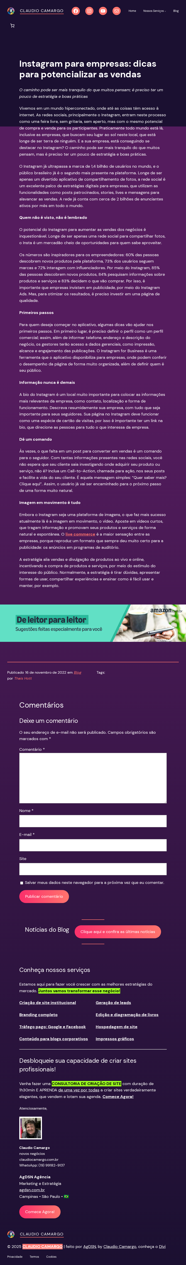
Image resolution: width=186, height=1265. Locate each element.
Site (22, 858)
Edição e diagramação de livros (127, 1014)
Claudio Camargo (42, 10)
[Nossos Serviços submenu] (165, 11)
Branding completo (38, 1014)
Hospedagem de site (116, 1027)
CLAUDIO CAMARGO (42, 1246)
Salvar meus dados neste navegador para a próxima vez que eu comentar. (94, 882)
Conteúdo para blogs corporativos (53, 1039)
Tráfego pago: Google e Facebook (52, 1027)
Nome (26, 810)
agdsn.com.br (32, 1190)
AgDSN (89, 1246)
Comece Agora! (40, 1211)
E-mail (27, 834)
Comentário (32, 749)
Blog (77, 672)
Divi (162, 1246)
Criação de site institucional (47, 1002)
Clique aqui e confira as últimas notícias (118, 931)
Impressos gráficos (115, 1039)
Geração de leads (113, 1002)
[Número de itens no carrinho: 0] (12, 25)
